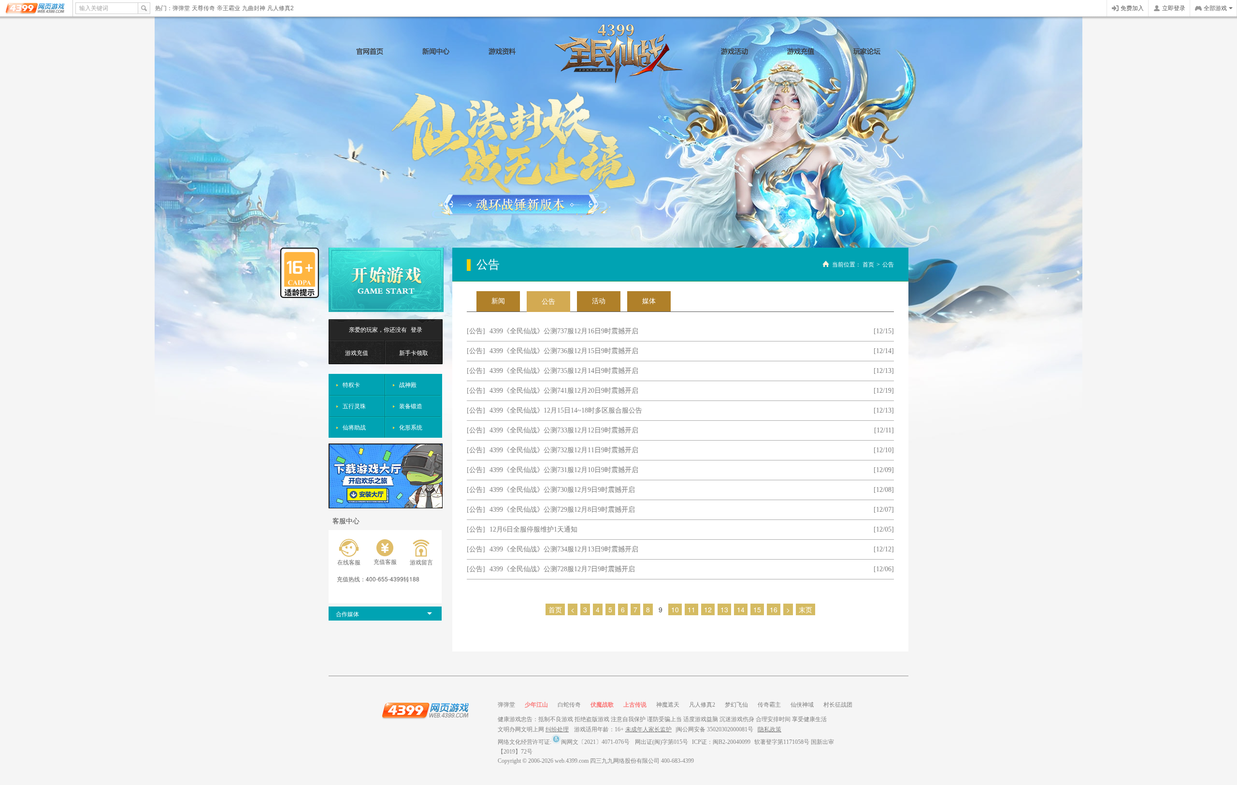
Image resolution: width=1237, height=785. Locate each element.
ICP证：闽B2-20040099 (721, 742)
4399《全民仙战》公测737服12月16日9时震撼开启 (563, 331)
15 (757, 609)
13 (724, 609)
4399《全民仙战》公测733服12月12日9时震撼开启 (563, 430)
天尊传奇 (203, 8)
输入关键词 (93, 8)
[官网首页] (370, 51)
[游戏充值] (801, 51)
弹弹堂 (181, 8)
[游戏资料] (502, 51)
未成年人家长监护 (648, 729)
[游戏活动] (734, 51)
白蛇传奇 (569, 704)
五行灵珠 (354, 405)
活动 (598, 301)
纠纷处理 (557, 729)
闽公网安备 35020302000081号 (714, 729)
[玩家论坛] (867, 51)
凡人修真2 (280, 8)
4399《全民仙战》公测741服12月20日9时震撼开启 (563, 390)
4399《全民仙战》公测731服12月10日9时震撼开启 (563, 470)
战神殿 (408, 384)
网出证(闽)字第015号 (661, 742)
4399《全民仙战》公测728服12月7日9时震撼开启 (562, 569)
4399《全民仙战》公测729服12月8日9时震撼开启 (562, 509)
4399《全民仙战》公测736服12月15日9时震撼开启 (563, 351)
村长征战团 (837, 704)
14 (741, 609)
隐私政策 (769, 729)
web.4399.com (572, 760)
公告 (888, 264)
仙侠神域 (802, 704)
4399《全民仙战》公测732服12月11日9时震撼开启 (563, 450)
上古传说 (635, 704)
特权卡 (351, 384)
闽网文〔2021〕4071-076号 (595, 742)
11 (691, 609)
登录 (416, 329)
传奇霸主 (769, 704)
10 (675, 609)
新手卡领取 (413, 352)
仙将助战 (354, 427)
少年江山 (536, 704)
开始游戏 (386, 280)
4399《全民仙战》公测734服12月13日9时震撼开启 (563, 549)
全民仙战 (618, 53)
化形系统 (410, 427)
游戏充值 (356, 352)
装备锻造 (410, 405)
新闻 (498, 301)
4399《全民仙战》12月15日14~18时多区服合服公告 (565, 410)
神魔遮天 (667, 704)
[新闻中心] (436, 51)
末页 (805, 609)
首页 (868, 264)
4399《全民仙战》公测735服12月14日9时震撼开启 (563, 370)
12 (708, 609)
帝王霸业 (228, 8)
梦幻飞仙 (736, 704)
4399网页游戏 (36, 8)
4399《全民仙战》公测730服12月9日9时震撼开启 (562, 489)
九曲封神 (253, 8)
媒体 (649, 301)
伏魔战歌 (602, 704)
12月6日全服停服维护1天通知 (533, 529)
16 (773, 609)
